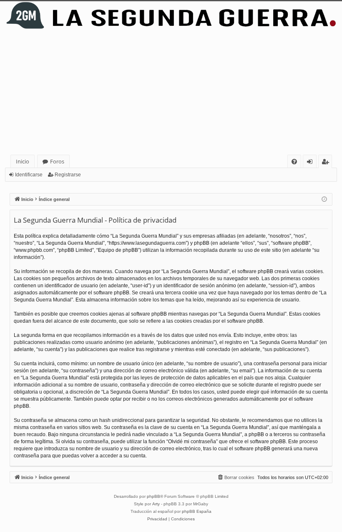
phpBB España (196, 511)
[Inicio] (171, 15)
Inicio (22, 161)
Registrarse (68, 175)
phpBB (153, 496)
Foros (57, 161)
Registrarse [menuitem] (327, 163)
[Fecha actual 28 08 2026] (324, 199)
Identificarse (29, 175)
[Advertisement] (171, 92)
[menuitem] (294, 161)
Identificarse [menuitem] (311, 163)
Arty (156, 504)
